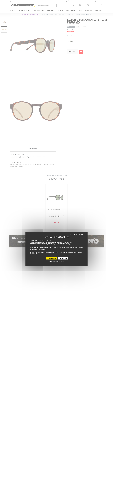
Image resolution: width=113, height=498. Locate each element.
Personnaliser (63, 258)
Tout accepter (52, 258)
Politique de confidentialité (56, 261)
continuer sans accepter (76, 234)
